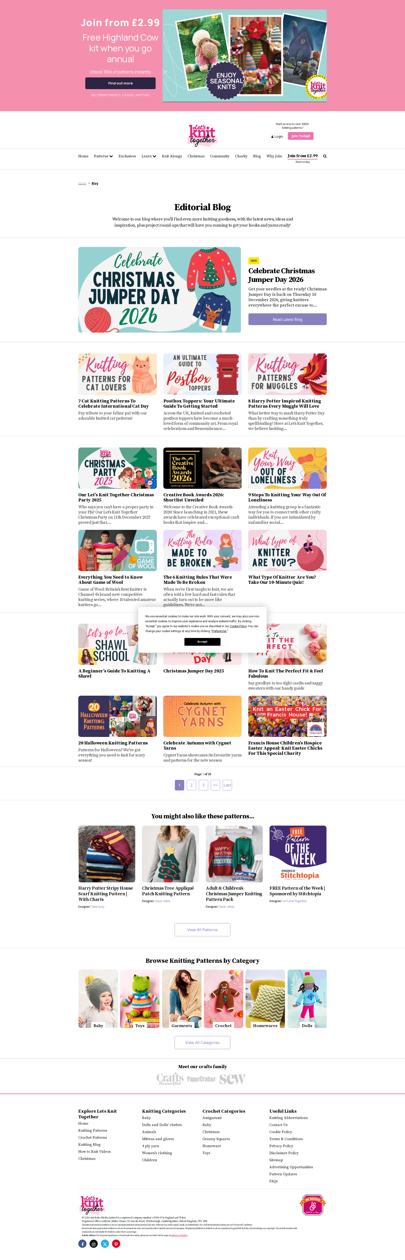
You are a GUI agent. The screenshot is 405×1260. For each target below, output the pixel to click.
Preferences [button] (219, 631)
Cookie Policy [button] (238, 626)
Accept (202, 642)
